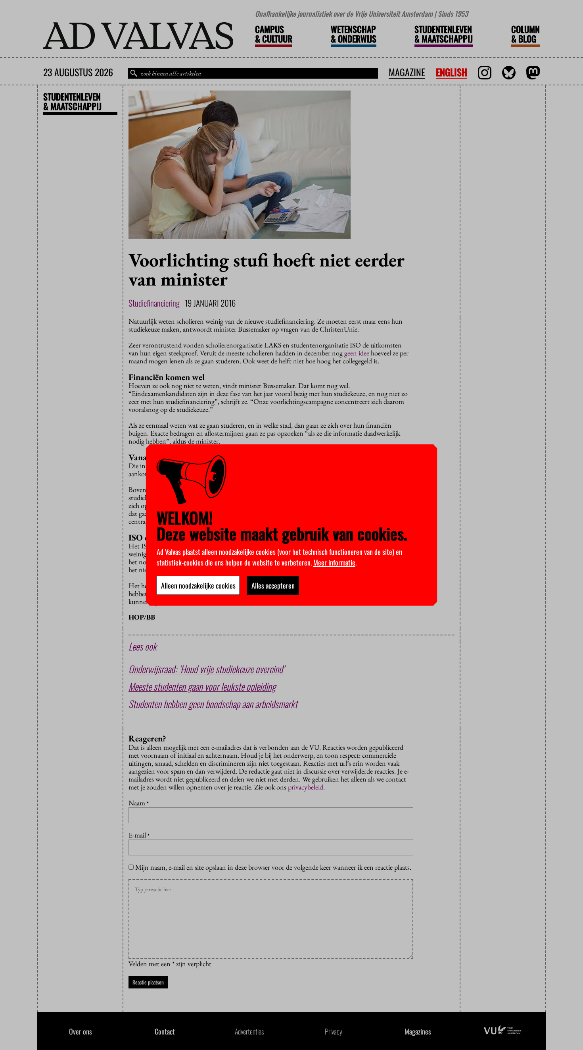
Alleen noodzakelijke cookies (198, 585)
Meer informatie (334, 562)
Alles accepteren (273, 585)
